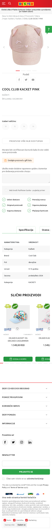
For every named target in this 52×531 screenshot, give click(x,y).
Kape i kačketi (8, 19)
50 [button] (6, 128)
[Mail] (33, 79)
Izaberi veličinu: (9, 121)
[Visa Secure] (37, 494)
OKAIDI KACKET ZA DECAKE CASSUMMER (18, 339)
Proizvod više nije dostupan (26, 141)
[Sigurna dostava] (4, 210)
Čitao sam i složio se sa (24, 479)
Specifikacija (26, 229)
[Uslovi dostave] (4, 199)
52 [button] (15, 128)
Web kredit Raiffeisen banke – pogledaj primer (27, 190)
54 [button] (24, 128)
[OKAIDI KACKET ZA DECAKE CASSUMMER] (18, 317)
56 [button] (33, 128)
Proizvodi (29, 16)
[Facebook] (19, 79)
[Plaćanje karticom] (29, 210)
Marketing (32, 520)
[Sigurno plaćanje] (29, 205)
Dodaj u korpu (19, 359)
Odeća (37, 16)
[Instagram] (21, 442)
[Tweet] (26, 79)
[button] (17, 328)
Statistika (19, 520)
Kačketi (18, 19)
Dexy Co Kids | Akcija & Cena (13, 16)
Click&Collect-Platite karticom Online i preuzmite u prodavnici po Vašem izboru (26, 10)
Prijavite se (26, 472)
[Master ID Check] (44, 494)
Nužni (9, 520)
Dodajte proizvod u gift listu (20, 160)
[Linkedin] (30, 442)
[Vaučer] (30, 494)
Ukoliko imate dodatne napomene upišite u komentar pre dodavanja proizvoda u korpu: (24, 170)
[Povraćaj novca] (29, 199)
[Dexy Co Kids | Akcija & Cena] (26, 4)
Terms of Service (16, 487)
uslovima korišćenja (35, 479)
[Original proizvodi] (4, 205)
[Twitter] (13, 442)
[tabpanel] (26, 45)
